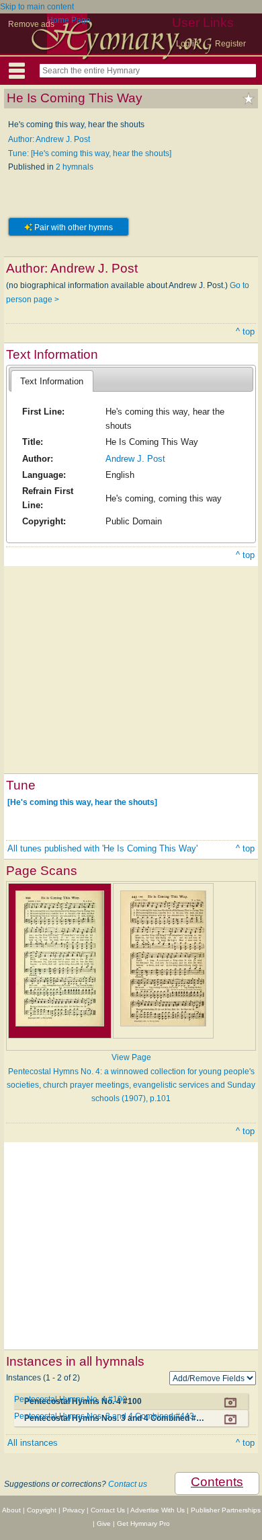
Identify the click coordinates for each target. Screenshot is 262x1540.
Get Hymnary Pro (143, 1523)
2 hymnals (74, 167)
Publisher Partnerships (226, 1510)
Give (104, 1523)
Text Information (51, 381)
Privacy (73, 1510)
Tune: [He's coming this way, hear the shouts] (89, 153)
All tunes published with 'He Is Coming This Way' (102, 848)
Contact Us (108, 1510)
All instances (32, 1443)
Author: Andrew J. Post (49, 139)
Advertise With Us (157, 1510)
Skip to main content (37, 6)
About (11, 1510)
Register (230, 43)
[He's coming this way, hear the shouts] (82, 802)
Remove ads (31, 24)
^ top (245, 331)
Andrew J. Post (135, 459)
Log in (187, 43)
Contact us (127, 1484)
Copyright (41, 1510)
